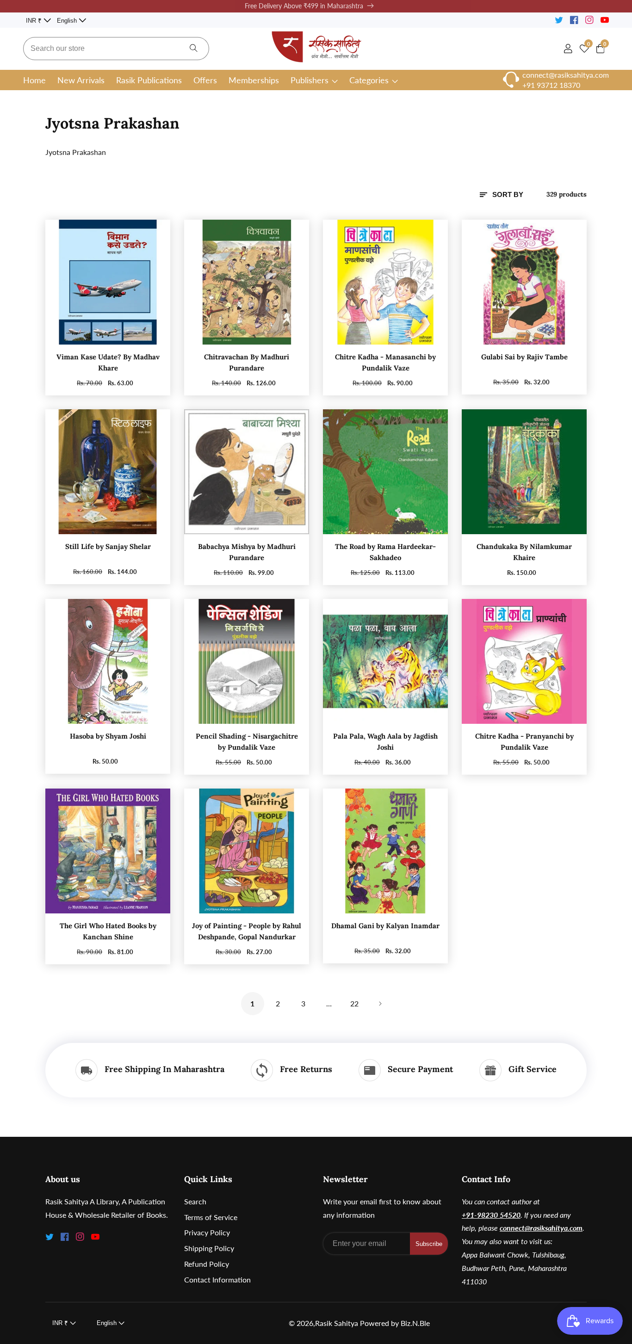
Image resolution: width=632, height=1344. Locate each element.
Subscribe (428, 1243)
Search (195, 1201)
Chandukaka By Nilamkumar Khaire (524, 552)
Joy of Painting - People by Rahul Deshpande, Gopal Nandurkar (246, 931)
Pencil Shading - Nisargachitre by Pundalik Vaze (247, 742)
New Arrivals (81, 80)
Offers (205, 80)
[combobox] (116, 48)
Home (34, 80)
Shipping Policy (209, 1248)
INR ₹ (34, 20)
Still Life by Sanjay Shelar (108, 546)
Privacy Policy (207, 1232)
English (68, 20)
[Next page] (379, 1003)
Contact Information (217, 1279)
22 (354, 1003)
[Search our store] (193, 48)
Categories (369, 80)
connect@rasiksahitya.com (541, 1227)
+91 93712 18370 (551, 84)
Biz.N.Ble (415, 1323)
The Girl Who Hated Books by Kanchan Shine (108, 931)
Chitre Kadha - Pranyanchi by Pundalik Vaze (524, 742)
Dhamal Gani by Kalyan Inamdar (385, 925)
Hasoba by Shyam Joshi (108, 736)
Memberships (254, 80)
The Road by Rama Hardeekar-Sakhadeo (385, 552)
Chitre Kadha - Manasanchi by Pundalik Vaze (385, 362)
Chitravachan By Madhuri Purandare (246, 362)
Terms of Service (210, 1217)
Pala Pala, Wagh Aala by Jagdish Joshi (385, 742)
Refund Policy (206, 1263)
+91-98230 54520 (491, 1214)
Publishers (309, 80)
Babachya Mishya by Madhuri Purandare (247, 552)
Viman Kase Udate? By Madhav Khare (108, 362)
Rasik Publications (149, 80)
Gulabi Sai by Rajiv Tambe (524, 356)
